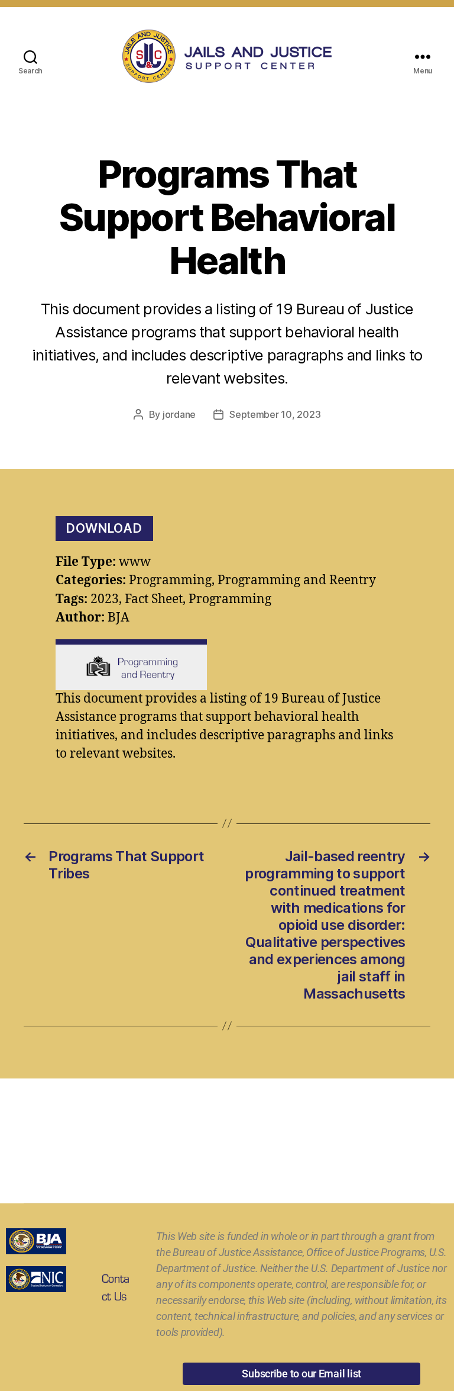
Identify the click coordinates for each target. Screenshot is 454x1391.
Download (104, 528)
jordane (179, 414)
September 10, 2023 (274, 414)
